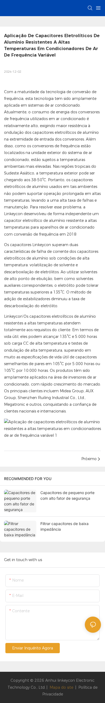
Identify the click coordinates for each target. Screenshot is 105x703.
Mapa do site (61, 687)
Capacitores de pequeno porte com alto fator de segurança (67, 495)
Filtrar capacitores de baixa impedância (64, 526)
